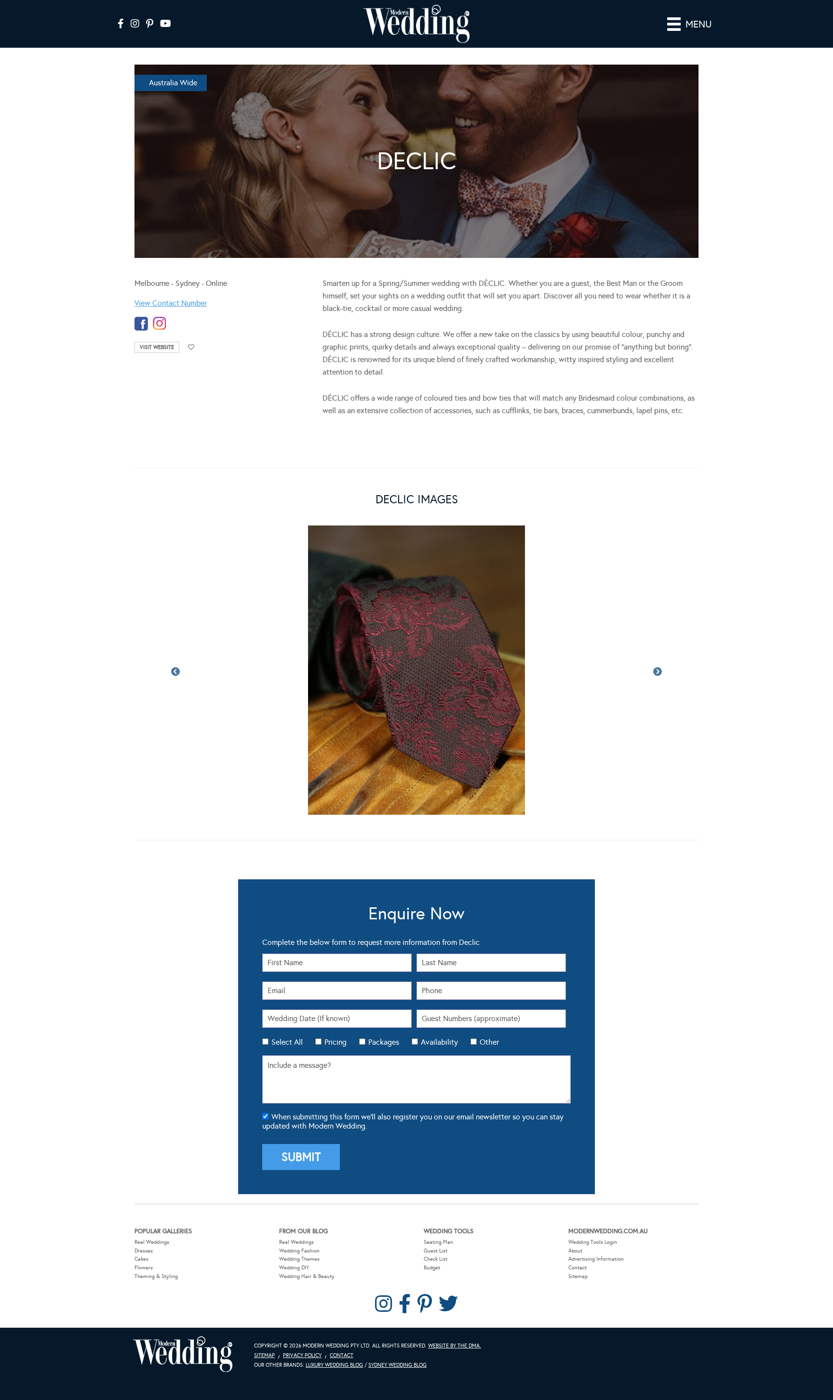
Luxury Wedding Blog (334, 1365)
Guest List (435, 1251)
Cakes (141, 1259)
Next (657, 672)
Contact (577, 1268)
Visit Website (157, 347)
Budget (432, 1268)
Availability (439, 1042)
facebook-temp (141, 324)
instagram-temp (159, 324)
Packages (383, 1042)
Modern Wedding (182, 1354)
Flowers (143, 1268)
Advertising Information (596, 1259)
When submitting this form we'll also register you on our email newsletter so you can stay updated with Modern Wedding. (413, 1121)
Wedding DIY (294, 1268)
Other (489, 1042)
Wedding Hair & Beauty (307, 1276)
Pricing (335, 1042)
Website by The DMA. (454, 1346)
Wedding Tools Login (592, 1242)
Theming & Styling (156, 1276)
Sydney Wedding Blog (397, 1365)
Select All (287, 1042)
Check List (435, 1259)
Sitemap (578, 1276)
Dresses (143, 1251)
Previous (175, 672)
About (575, 1251)
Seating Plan (438, 1242)
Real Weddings (151, 1242)
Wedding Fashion (299, 1251)
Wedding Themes (299, 1259)
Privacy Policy (302, 1355)
